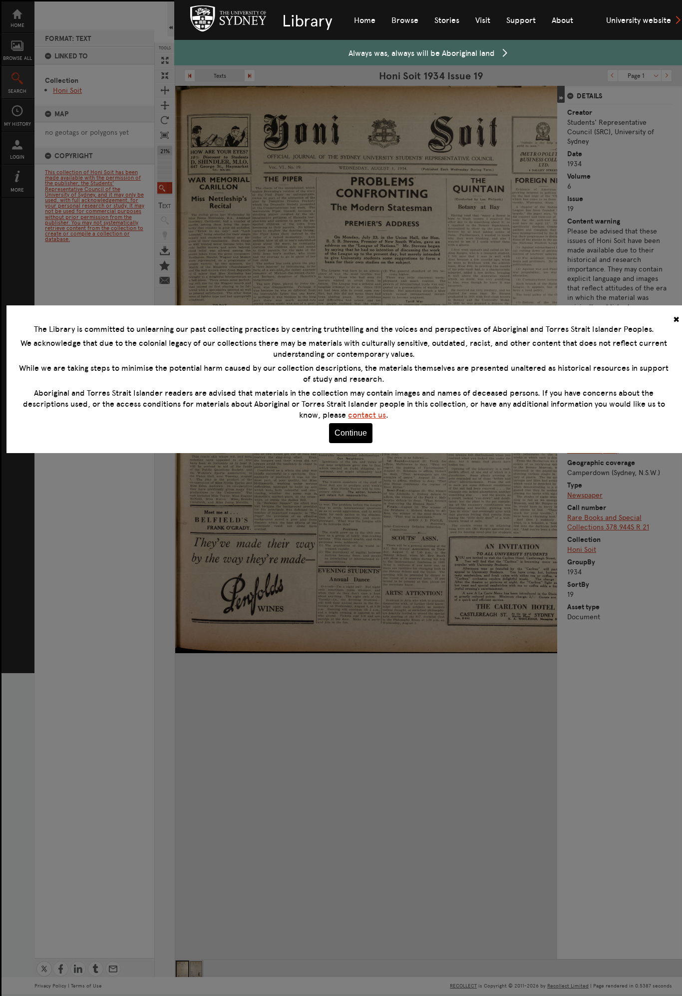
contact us (367, 414)
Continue (351, 433)
